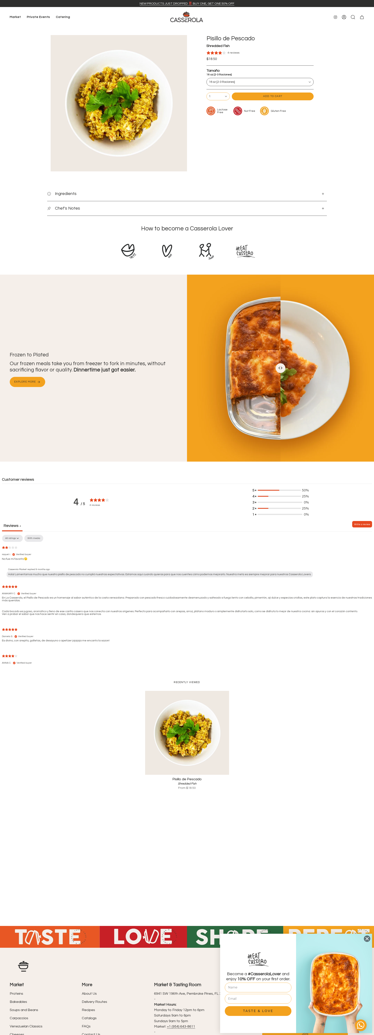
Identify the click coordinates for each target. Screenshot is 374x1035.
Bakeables (18, 1002)
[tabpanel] (187, 603)
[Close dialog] (367, 938)
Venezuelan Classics (26, 1026)
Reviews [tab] (12, 526)
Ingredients (66, 193)
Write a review (362, 524)
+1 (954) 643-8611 (181, 1026)
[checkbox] (33, 538)
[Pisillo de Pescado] (187, 733)
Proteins (16, 993)
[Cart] (361, 17)
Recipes (88, 1010)
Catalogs (89, 1018)
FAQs (86, 1026)
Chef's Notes (67, 208)
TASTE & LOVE (258, 1011)
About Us (89, 993)
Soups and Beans (24, 1010)
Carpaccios (19, 1018)
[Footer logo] (23, 966)
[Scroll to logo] (128, 251)
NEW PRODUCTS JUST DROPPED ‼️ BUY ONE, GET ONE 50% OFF (187, 3)
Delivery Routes (94, 1002)
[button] (15, 17)
